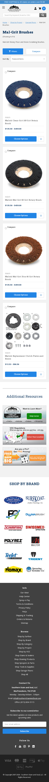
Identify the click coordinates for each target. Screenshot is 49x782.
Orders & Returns (24, 619)
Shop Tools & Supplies (24, 666)
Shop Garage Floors (24, 670)
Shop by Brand (24, 640)
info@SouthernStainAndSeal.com (27, 698)
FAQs (24, 611)
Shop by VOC (24, 651)
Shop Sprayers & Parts (24, 663)
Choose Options (21, 139)
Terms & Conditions (24, 604)
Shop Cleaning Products (24, 659)
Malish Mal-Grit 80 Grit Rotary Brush (23, 200)
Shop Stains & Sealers (24, 655)
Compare (36, 51)
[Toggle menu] (3, 7)
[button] (13, 51)
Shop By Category (24, 644)
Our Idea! (24, 592)
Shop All (24, 674)
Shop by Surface (24, 636)
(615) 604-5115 (27, 702)
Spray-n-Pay (24, 600)
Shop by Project (24, 647)
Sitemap (24, 623)
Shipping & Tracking (24, 615)
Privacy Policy (24, 607)
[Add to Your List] (41, 139)
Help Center (24, 596)
